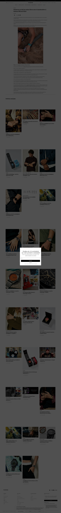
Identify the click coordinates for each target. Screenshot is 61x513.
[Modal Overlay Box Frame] (30, 256)
